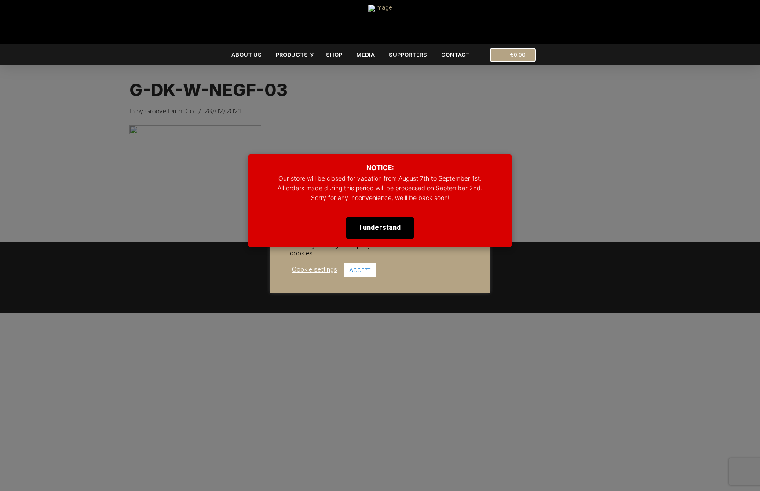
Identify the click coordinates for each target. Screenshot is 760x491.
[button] (513, 55)
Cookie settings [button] (314, 270)
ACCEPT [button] (359, 270)
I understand (380, 227)
